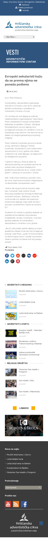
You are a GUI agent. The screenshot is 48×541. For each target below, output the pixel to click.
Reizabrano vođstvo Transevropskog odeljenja (30, 342)
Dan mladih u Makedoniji (29, 392)
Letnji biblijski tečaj (27, 302)
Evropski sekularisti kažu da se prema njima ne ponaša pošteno (23, 80)
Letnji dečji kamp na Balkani (30, 313)
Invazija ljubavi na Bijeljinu (17, 468)
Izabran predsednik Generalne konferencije (29, 353)
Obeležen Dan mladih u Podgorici (21, 472)
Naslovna (25, 5)
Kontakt (26, 10)
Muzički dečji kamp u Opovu (31, 291)
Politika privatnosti (25, 7)
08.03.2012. (13, 91)
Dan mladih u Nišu (26, 380)
